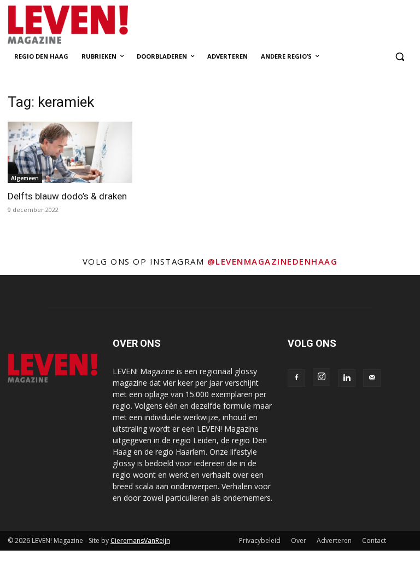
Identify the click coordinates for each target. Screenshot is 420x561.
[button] (399, 57)
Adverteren (334, 540)
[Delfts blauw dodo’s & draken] (70, 153)
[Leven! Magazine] (82, 25)
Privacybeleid (260, 540)
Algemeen (25, 178)
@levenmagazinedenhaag (272, 261)
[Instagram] (321, 377)
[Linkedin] (346, 378)
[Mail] (372, 378)
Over (298, 540)
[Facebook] (296, 378)
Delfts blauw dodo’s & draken (67, 196)
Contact (374, 540)
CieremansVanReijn (140, 540)
